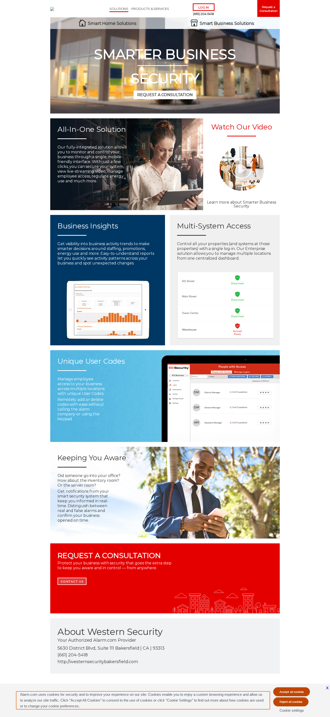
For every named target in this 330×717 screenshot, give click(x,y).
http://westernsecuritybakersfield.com (97, 661)
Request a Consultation (268, 9)
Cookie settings (292, 710)
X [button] (327, 688)
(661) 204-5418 (203, 14)
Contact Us (72, 581)
